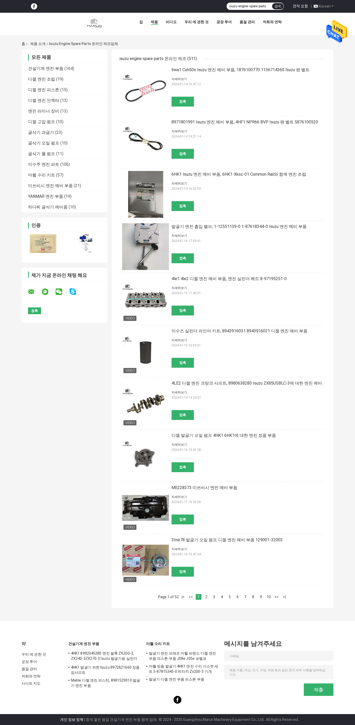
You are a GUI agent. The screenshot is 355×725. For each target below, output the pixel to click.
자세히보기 (179, 79)
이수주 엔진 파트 (43, 164)
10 (269, 597)
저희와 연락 (272, 22)
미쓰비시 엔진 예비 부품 (50, 185)
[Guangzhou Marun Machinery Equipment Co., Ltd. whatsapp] (48, 292)
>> (276, 597)
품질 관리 (247, 22)
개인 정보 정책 (71, 719)
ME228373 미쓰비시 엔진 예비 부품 (204, 487)
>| (284, 597)
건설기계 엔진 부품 (45, 68)
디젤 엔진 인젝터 (43, 100)
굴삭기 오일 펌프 (43, 143)
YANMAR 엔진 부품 (45, 196)
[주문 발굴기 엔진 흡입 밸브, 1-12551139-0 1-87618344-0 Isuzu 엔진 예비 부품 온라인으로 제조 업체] (145, 246)
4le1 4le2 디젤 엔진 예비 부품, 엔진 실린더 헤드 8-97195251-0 (229, 278)
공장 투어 (224, 22)
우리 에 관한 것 (197, 22)
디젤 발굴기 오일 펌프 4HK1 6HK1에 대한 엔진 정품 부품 (224, 435)
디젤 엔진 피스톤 (43, 89)
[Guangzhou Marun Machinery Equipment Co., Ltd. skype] (76, 292)
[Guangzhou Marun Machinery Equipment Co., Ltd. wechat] (62, 292)
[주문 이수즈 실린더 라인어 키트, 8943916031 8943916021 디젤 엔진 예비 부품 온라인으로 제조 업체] (145, 351)
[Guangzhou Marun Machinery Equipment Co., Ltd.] (94, 23)
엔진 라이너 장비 (43, 111)
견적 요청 (300, 6)
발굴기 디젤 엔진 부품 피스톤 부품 (176, 679)
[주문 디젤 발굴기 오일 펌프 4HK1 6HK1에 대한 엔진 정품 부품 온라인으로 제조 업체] (145, 455)
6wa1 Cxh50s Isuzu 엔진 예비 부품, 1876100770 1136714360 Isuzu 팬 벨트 (241, 69)
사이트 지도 (31, 683)
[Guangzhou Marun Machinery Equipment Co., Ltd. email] (34, 292)
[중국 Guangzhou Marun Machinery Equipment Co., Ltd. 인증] (43, 243)
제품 (154, 22)
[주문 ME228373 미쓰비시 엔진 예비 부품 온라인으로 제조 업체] (145, 507)
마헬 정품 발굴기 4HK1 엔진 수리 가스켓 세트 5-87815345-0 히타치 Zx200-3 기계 (183, 669)
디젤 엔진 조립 (41, 79)
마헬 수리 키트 (41, 175)
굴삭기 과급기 (41, 132)
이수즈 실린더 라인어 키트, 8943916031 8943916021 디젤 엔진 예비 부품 (239, 330)
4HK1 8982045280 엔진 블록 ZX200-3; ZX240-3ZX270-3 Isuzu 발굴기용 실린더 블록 (104, 656)
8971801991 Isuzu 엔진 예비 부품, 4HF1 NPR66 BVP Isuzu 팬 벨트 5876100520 (245, 122)
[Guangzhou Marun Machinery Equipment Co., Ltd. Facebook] (34, 6)
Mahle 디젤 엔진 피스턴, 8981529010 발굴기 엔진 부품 (105, 683)
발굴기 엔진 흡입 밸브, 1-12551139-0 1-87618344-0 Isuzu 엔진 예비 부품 (239, 226)
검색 (278, 6)
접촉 (182, 101)
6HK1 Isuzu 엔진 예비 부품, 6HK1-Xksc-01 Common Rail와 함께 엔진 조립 (239, 174)
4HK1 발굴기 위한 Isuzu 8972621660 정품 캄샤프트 (105, 670)
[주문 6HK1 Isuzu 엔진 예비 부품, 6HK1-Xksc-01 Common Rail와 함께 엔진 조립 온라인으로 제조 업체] (145, 194)
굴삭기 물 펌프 (41, 153)
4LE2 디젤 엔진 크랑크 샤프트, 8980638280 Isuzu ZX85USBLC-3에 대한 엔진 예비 (247, 383)
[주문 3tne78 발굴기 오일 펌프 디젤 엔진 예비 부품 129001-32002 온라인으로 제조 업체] (145, 560)
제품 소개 (37, 44)
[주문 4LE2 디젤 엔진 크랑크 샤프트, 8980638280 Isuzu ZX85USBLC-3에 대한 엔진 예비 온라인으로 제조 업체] (145, 403)
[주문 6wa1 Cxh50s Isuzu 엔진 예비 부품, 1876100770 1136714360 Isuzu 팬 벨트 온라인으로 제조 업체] (145, 90)
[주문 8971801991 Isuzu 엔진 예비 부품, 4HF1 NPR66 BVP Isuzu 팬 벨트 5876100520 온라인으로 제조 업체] (145, 142)
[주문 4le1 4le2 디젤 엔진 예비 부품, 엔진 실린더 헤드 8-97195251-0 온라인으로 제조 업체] (145, 298)
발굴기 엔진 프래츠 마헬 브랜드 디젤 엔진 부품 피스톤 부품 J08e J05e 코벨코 (182, 656)
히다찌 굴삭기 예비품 (48, 207)
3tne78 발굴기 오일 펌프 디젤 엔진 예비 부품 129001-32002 (227, 539)
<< (191, 597)
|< (183, 597)
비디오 (171, 22)
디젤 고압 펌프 (41, 121)
